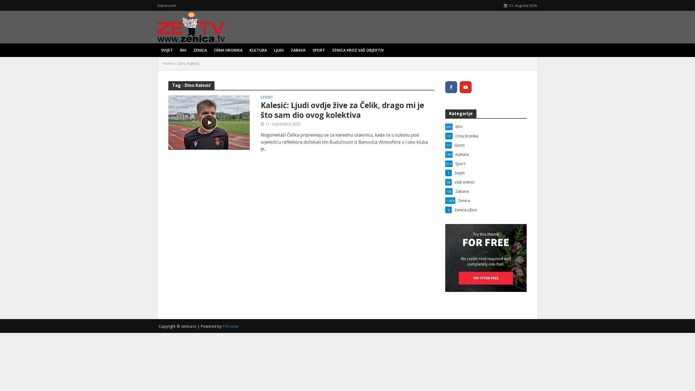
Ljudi (279, 50)
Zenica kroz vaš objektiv (358, 50)
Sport (318, 50)
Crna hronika (228, 50)
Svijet (167, 50)
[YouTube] (466, 87)
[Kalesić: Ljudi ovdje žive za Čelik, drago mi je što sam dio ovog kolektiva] (209, 122)
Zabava (298, 50)
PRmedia (230, 326)
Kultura (258, 50)
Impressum (166, 5)
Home (168, 63)
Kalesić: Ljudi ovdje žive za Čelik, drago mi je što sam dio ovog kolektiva (342, 110)
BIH (183, 50)
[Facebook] (451, 87)
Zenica (200, 50)
